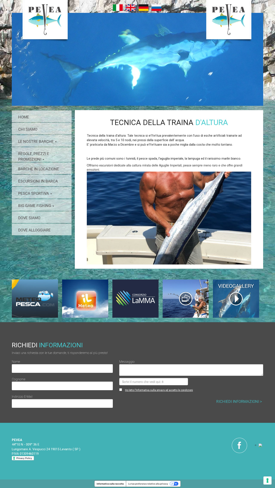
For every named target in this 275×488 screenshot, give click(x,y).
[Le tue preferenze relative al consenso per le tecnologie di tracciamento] (267, 480)
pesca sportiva (34, 193)
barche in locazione (38, 169)
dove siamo (29, 218)
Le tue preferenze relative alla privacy (148, 483)
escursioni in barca (38, 181)
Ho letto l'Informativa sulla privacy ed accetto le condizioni (159, 390)
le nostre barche (36, 141)
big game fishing (35, 205)
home (23, 117)
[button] (99, 218)
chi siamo (27, 129)
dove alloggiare (34, 230)
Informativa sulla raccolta (110, 483)
